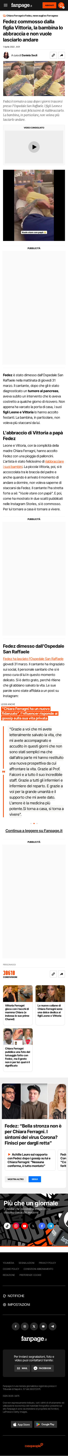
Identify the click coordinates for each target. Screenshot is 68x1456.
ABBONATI (49, 5)
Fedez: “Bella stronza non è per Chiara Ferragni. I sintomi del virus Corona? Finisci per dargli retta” (33, 1134)
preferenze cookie (30, 1275)
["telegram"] (50, 1226)
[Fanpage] (34, 1339)
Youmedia (8, 1262)
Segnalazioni (26, 1262)
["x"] (33, 1226)
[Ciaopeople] (34, 1445)
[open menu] (4, 5)
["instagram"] (15, 1226)
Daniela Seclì (29, 55)
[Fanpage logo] (21, 5)
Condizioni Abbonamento (38, 1269)
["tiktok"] (7, 1226)
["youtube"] (24, 1226)
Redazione (9, 1275)
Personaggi (9, 965)
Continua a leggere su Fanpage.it (34, 830)
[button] (61, 55)
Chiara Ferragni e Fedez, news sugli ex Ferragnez (32, 15)
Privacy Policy (47, 1262)
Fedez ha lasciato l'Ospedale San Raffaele (33, 659)
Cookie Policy (11, 1269)
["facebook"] (42, 1226)
